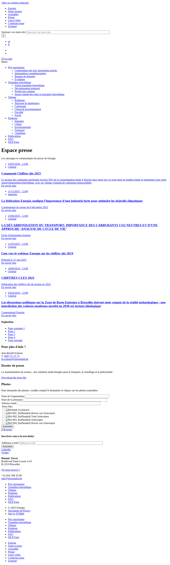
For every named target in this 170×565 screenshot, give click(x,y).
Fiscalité (19, 112)
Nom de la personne (11, 399)
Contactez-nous (16, 23)
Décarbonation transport (27, 88)
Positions (12, 118)
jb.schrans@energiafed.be (14, 359)
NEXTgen (13, 142)
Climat (18, 124)
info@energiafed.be (11, 478)
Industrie (19, 121)
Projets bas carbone (25, 91)
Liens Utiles (14, 20)
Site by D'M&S (16, 513)
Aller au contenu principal (15, 2)
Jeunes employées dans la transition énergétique (39, 94)
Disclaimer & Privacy (19, 510)
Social (18, 115)
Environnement (23, 127)
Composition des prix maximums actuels (36, 70)
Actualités (13, 14)
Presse (11, 17)
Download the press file (13, 377)
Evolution (20, 79)
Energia (12, 8)
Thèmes (12, 97)
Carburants (20, 106)
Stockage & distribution (27, 103)
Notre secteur (15, 11)
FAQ (10, 139)
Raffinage (20, 100)
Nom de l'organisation (12, 396)
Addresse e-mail (9, 442)
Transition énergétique (19, 82)
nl (9, 41)
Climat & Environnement (28, 109)
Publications (14, 136)
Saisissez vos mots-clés (13, 32)
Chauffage (20, 133)
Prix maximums (16, 67)
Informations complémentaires (30, 73)
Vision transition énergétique (29, 85)
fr (9, 44)
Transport (20, 130)
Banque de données (25, 76)
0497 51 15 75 (11, 356)
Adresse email (8, 403)
